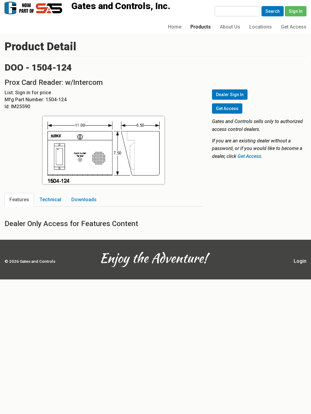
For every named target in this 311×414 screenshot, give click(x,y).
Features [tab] (19, 199)
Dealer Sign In (230, 94)
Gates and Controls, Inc (39, 7)
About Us (230, 27)
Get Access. (250, 156)
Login (300, 261)
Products (200, 27)
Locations (260, 27)
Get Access (293, 27)
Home (174, 27)
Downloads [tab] (84, 199)
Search (272, 11)
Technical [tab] (50, 199)
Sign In (295, 11)
